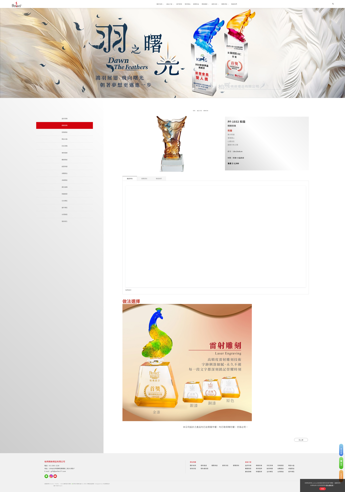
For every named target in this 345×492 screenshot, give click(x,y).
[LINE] (46, 476)
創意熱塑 (64, 166)
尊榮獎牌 (64, 153)
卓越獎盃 (64, 180)
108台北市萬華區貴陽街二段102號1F (62, 468)
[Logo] (16, 4)
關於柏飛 (159, 4)
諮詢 (341, 464)
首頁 (194, 110)
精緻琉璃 (205, 110)
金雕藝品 (64, 173)
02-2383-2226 (54, 465)
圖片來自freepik (58, 485)
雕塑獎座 (64, 159)
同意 (322, 489)
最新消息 (214, 4)
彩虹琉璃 (64, 146)
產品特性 (130, 178)
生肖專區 (64, 201)
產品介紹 (169, 4)
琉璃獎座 (64, 132)
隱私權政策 (329, 485)
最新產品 (204, 465)
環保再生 (188, 4)
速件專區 (179, 4)
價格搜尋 (204, 4)
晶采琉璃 (64, 118)
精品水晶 (64, 139)
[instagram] (51, 476)
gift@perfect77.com (58, 471)
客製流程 (193, 468)
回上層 (301, 440)
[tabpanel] (172, 53)
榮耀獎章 (64, 194)
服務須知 (224, 4)
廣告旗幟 (64, 187)
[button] (333, 4)
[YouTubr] (55, 476)
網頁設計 (107, 483)
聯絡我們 (234, 4)
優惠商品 (196, 4)
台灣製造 (64, 214)
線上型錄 (341, 451)
